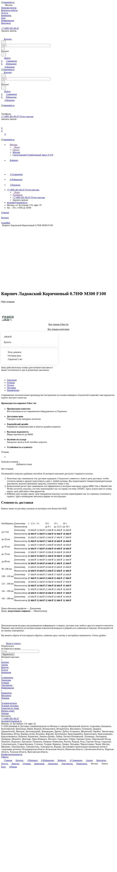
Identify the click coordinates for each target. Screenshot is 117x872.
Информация (7, 688)
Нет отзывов (8, 301)
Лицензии (6, 680)
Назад (17, 147)
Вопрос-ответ (7, 711)
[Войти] (2, 125)
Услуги (4, 670)
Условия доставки (10, 706)
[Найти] (3, 54)
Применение (13, 390)
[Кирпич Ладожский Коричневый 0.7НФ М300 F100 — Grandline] (59, 255)
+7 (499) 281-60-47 (10, 28)
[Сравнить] (2, 306)
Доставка (11, 387)
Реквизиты (6, 693)
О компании (7, 677)
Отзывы (11, 382)
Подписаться (8, 654)
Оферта (4, 757)
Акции (4, 665)
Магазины (6, 695)
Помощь (5, 698)
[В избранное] (2, 303)
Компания (6, 672)
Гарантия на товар (10, 708)
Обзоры (5, 713)
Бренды (5, 667)
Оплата (10, 385)
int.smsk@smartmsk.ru (17, 202)
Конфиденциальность (11, 754)
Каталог (5, 662)
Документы (6, 685)
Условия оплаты (9, 703)
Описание (12, 380)
